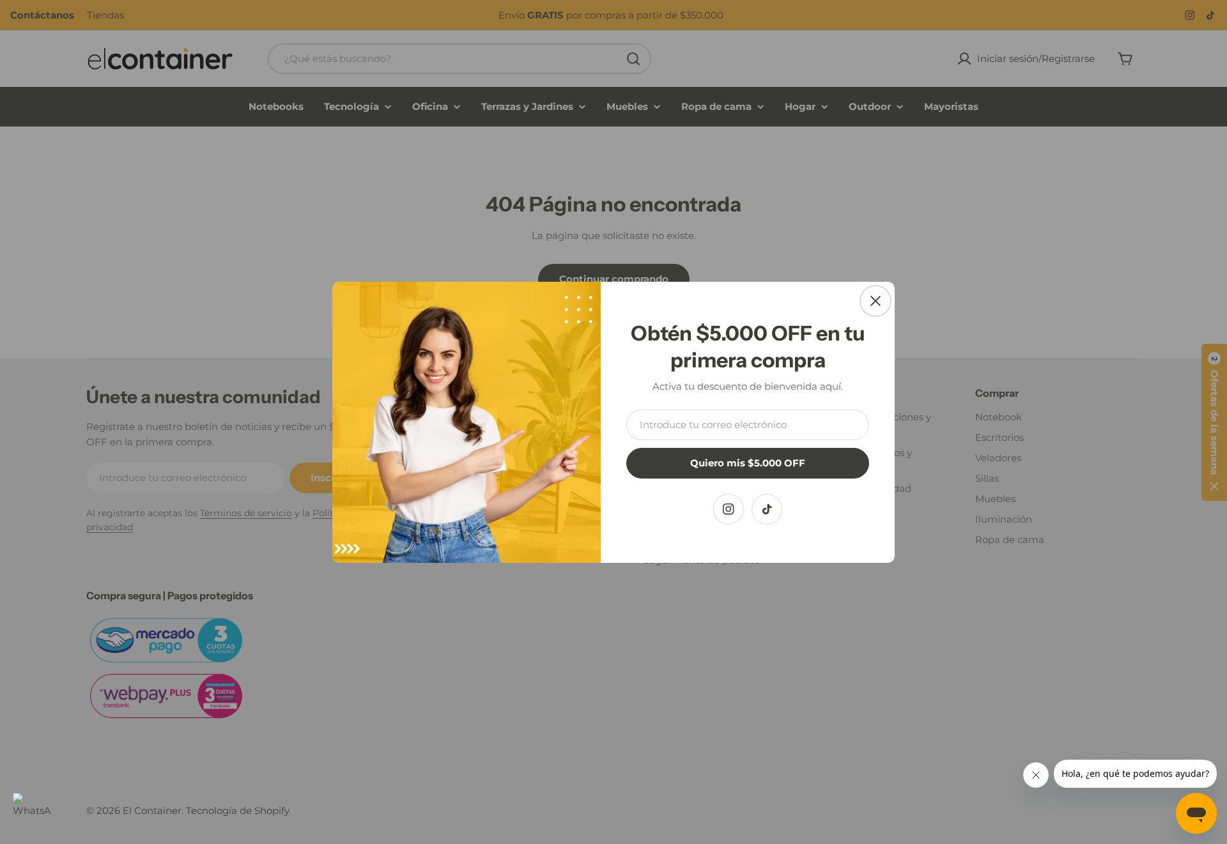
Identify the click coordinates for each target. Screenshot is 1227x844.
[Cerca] (875, 301)
